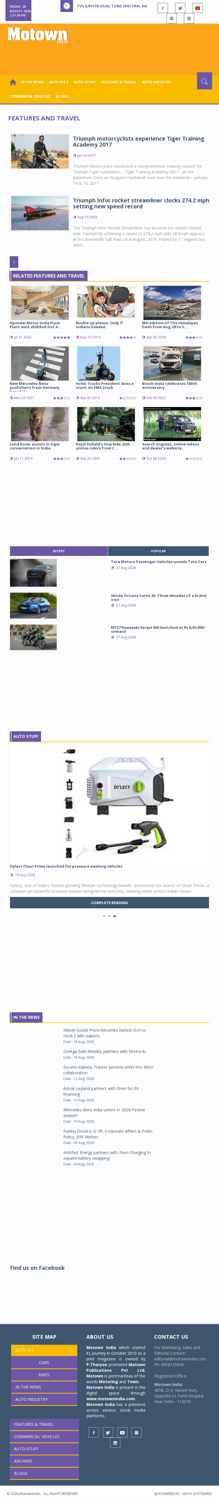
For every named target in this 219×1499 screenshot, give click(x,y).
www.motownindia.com (110, 1398)
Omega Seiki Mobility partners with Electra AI (104, 1051)
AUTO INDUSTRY (156, 82)
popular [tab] (158, 551)
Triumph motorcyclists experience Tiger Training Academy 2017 (138, 141)
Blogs (62, 96)
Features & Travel (118, 82)
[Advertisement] (110, 56)
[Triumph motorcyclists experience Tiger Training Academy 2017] (40, 151)
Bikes (44, 1374)
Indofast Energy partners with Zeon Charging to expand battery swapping (107, 1155)
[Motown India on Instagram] (172, 18)
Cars (44, 1362)
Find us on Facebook (37, 1268)
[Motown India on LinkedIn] (189, 18)
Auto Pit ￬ (58, 82)
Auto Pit (24, 1350)
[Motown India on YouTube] (197, 8)
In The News (26, 1017)
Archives (23, 1461)
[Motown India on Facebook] (163, 8)
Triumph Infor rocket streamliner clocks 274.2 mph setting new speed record (141, 203)
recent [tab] (59, 551)
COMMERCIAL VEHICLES (30, 96)
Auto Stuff (85, 82)
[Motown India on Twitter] (180, 8)
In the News (32, 82)
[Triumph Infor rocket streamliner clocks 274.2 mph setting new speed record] (40, 212)
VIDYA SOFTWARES (197, 1493)
